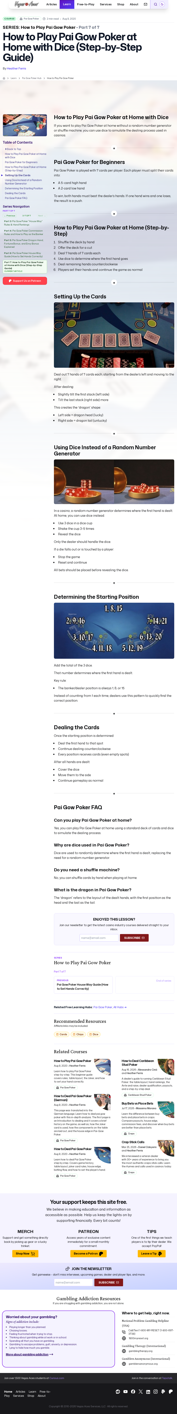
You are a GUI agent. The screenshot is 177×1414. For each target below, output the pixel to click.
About (134, 4)
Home (8, 1391)
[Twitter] (139, 1392)
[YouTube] (124, 1392)
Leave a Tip (149, 1253)
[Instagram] (154, 1392)
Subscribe (132, 938)
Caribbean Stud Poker (140, 1095)
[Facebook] (131, 1392)
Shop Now (22, 1253)
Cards (63, 1034)
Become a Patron (86, 1253)
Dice (95, 1034)
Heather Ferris (16, 68)
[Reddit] (116, 1392)
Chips (79, 1034)
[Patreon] (169, 1392)
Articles (51, 4)
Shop (120, 4)
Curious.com (56, 1378)
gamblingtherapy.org (140, 1351)
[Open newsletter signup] (145, 4)
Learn (67, 4)
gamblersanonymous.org (143, 1363)
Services (106, 4)
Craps (131, 1133)
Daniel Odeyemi (147, 1147)
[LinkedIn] (146, 1392)
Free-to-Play (85, 4)
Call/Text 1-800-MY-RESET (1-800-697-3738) (151, 1332)
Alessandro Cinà (147, 1069)
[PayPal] (161, 1392)
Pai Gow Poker (31, 18)
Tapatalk (167, 1378)
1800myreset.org (138, 1338)
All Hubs (120, 1007)
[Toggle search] (155, 4)
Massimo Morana (146, 1108)
